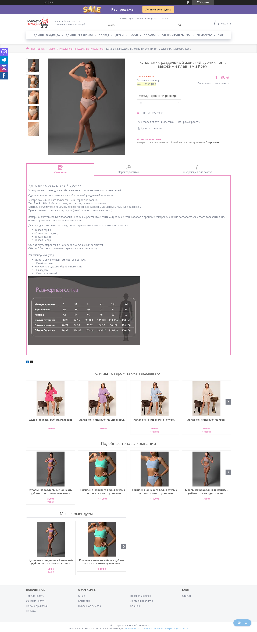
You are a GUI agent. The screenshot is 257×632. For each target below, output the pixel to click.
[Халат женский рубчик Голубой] (154, 398)
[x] (31, 362)
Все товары (38, 48)
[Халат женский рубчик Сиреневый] (102, 398)
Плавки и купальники (176, 35)
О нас (81, 595)
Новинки (31, 611)
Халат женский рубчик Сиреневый (102, 419)
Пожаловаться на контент (138, 628)
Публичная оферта (89, 606)
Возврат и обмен (140, 595)
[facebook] (27, 362)
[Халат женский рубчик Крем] (206, 398)
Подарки (150, 35)
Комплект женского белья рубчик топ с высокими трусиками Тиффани (102, 491)
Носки (134, 35)
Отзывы (135, 606)
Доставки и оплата (141, 600)
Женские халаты (35, 600)
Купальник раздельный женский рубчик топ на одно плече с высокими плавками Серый (206, 491)
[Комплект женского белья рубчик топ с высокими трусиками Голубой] (154, 469)
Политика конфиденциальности (171, 628)
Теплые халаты (35, 595)
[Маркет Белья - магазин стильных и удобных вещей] (37, 22)
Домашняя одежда (47, 35)
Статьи (186, 595)
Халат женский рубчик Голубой (155, 419)
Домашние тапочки (79, 35)
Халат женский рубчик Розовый (50, 419)
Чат (245, 623)
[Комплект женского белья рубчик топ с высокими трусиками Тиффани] (102, 469)
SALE (220, 35)
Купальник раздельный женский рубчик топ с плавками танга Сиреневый (51, 491)
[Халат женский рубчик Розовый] (50, 398)
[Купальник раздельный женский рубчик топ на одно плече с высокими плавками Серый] (206, 469)
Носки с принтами (37, 606)
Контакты (84, 600)
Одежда (104, 35)
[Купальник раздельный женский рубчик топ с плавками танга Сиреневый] (50, 469)
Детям (119, 35)
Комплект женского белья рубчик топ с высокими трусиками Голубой (154, 491)
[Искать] (180, 25)
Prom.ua (144, 625)
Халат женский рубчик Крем (206, 419)
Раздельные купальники (89, 48)
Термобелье (204, 35)
